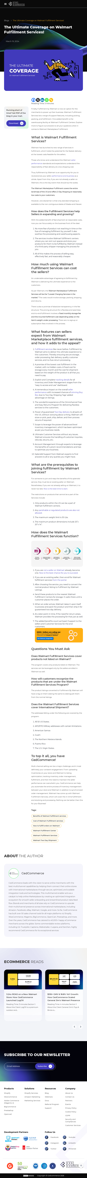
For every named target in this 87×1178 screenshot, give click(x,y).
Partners (68, 1101)
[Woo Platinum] (30, 1138)
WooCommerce (10, 1097)
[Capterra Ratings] (10, 1166)
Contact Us (69, 1097)
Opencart (8, 1114)
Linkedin (72, 1143)
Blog (47, 1093)
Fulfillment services (44, 349)
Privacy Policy (70, 1108)
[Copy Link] (51, 100)
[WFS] (57, 554)
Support (48, 1108)
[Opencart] (12, 1139)
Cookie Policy (70, 1112)
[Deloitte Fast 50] (23, 1166)
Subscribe (42, 1066)
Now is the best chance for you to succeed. (58, 573)
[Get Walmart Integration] (59, 635)
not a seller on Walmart (54, 570)
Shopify (7, 1093)
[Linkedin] (42, 100)
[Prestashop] (12, 1147)
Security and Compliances (70, 1120)
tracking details (63, 380)
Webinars (49, 1097)
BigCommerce (10, 1107)
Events (68, 1104)
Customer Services (73, 1125)
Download (13, 123)
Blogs (6, 20)
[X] (38, 100)
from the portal (59, 580)
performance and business (63, 176)
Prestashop (8, 1110)
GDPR (67, 1116)
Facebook (55, 1137)
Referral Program (52, 1104)
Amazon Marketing (32, 1097)
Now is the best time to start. (56, 489)
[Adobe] (30, 1147)
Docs (47, 1101)
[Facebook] (33, 100)
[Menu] (5, 3)
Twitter (53, 1149)
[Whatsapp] (47, 100)
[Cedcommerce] (71, 1165)
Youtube (72, 1137)
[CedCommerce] (16, 4)
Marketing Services (32, 1101)
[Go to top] (81, 1165)
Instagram (55, 1143)
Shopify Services (31, 1093)
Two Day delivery (62, 412)
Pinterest (72, 1149)
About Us (69, 1093)
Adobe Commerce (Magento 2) (11, 1102)
